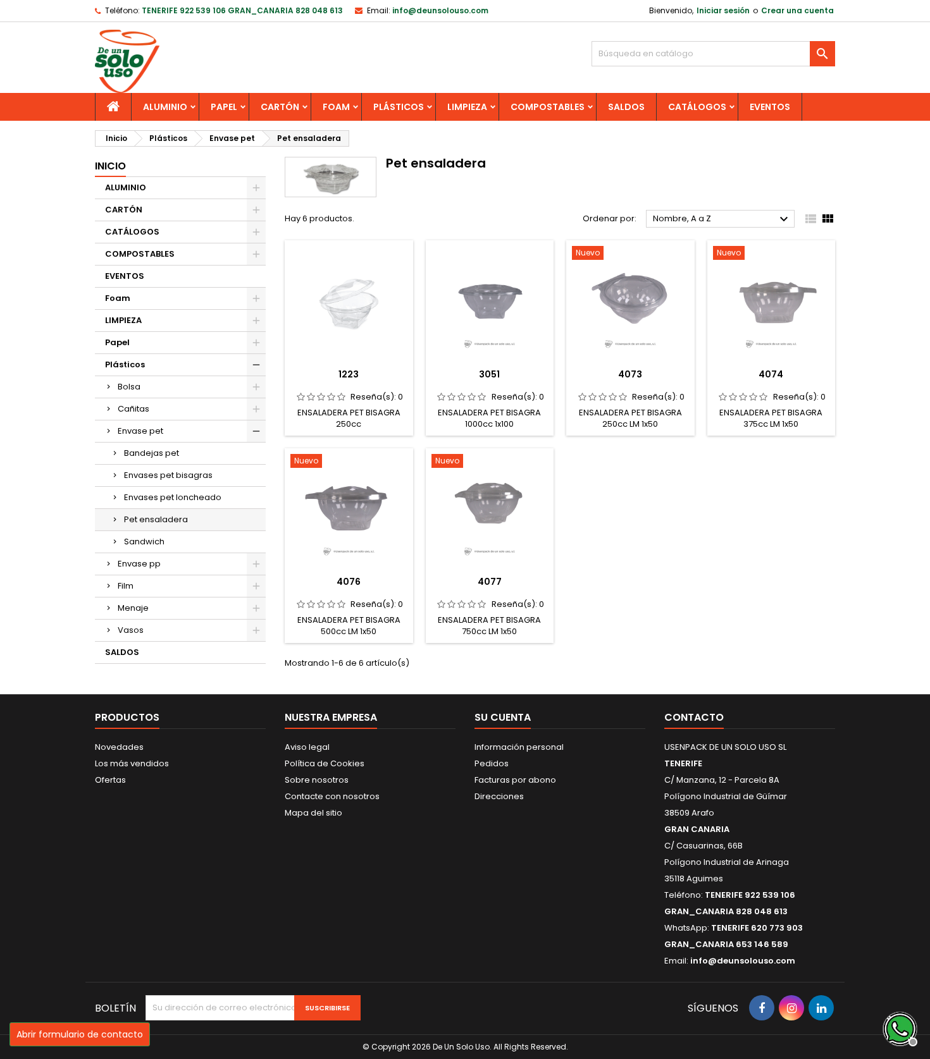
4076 (349, 581)
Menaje (133, 608)
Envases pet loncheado (172, 497)
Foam (336, 107)
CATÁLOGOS (697, 107)
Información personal (519, 747)
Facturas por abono (515, 780)
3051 (489, 374)
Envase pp (139, 564)
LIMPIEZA (467, 107)
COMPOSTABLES (548, 107)
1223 (348, 374)
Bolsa (129, 387)
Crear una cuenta (797, 10)
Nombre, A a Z (722, 219)
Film (125, 586)
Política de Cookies (324, 763)
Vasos (131, 630)
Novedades (119, 747)
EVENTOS (770, 107)
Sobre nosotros (317, 780)
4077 (490, 581)
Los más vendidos (132, 763)
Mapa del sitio (313, 813)
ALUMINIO (165, 107)
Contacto (694, 717)
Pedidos (491, 763)
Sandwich (144, 542)
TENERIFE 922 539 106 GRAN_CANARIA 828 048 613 (242, 10)
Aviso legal (307, 747)
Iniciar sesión (723, 10)
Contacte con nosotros (332, 796)
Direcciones (499, 796)
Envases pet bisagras (168, 475)
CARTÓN (280, 107)
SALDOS (626, 107)
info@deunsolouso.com (440, 10)
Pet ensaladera (156, 519)
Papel (224, 107)
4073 (630, 374)
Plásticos (398, 107)
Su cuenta (502, 717)
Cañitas (133, 409)
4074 (771, 374)
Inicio (110, 166)
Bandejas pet (151, 453)
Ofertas (110, 780)
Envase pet (140, 431)
